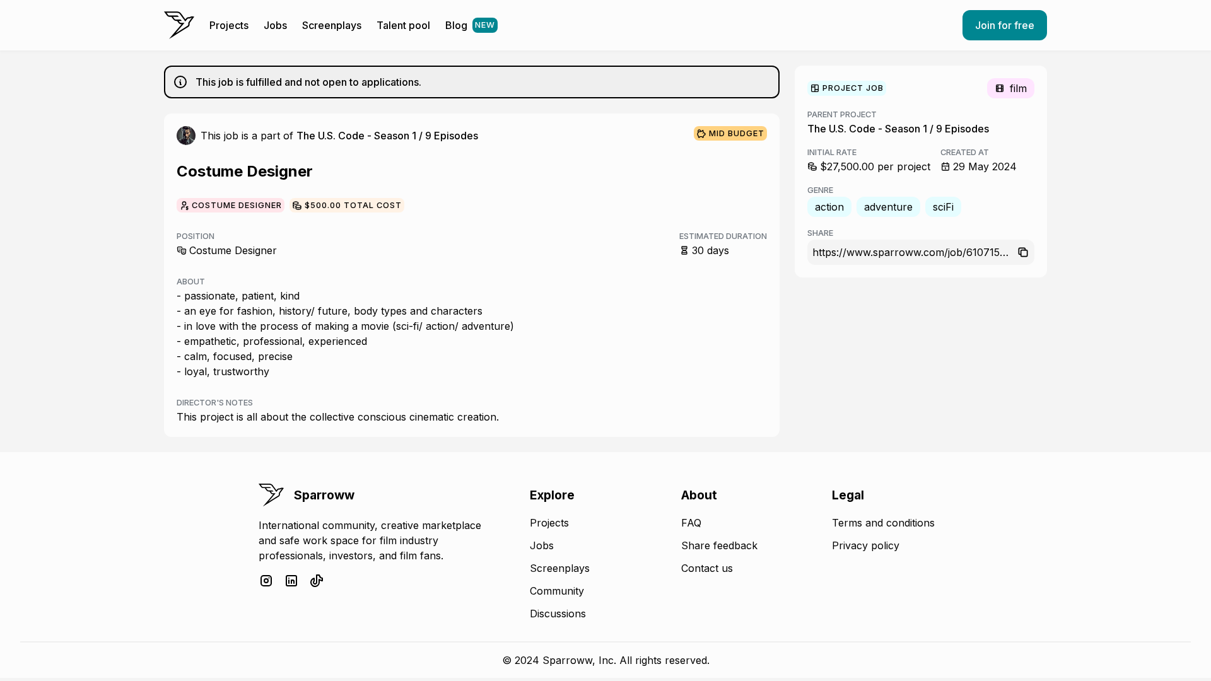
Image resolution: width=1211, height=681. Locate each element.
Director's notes (215, 402)
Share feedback (719, 545)
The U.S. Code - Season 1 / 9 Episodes (387, 135)
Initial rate (832, 152)
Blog (470, 25)
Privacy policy (865, 545)
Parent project (842, 114)
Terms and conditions (883, 522)
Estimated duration (723, 236)
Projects (229, 25)
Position (195, 236)
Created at (964, 152)
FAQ (691, 522)
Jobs (275, 25)
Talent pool (403, 25)
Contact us (707, 568)
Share (820, 233)
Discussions (558, 613)
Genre (820, 190)
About (191, 281)
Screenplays (331, 25)
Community (557, 591)
